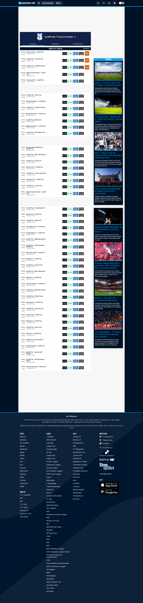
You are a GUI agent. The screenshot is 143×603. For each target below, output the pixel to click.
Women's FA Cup (52, 521)
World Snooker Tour (53, 582)
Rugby (22, 452)
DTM (48, 560)
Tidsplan (33, 44)
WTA (48, 546)
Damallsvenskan (52, 505)
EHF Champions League (55, 549)
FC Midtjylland (78, 449)
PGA (48, 539)
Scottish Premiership (54, 496)
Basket (22, 446)
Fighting (23, 474)
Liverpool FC (77, 455)
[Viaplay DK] (64, 53)
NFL (47, 524)
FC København (78, 443)
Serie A (49, 493)
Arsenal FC (77, 437)
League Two (50, 458)
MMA (48, 573)
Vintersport (24, 483)
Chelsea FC (77, 458)
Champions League (53, 465)
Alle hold (76, 499)
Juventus (76, 486)
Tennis (22, 458)
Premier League (52, 462)
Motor (22, 477)
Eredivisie (50, 490)
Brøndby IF (77, 440)
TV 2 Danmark (25, 495)
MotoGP (49, 530)
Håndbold (23, 449)
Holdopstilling (78, 44)
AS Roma (76, 477)
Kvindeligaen (51, 576)
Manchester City (79, 452)
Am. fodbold (24, 443)
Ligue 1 (49, 477)
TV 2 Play (23, 504)
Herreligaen (50, 569)
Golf (21, 462)
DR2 (21, 501)
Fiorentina (76, 474)
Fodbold (23, 437)
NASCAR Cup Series (53, 527)
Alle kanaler (24, 517)
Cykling (22, 480)
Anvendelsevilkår (105, 474)
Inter (74, 480)
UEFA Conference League (55, 566)
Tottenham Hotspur (80, 465)
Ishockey (23, 440)
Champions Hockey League (56, 514)
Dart (21, 465)
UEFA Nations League (54, 471)
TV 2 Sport (24, 507)
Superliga (49, 443)
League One (50, 455)
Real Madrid (77, 493)
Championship (51, 449)
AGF (74, 446)
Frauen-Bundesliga (53, 486)
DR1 (21, 498)
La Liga (49, 499)
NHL (48, 511)
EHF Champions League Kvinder (58, 552)
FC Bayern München (80, 471)
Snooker (23, 468)
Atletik (22, 455)
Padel (22, 486)
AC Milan (76, 483)
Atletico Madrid (78, 490)
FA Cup (49, 452)
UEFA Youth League (53, 474)
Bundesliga (50, 480)
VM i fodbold (51, 508)
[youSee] (70, 53)
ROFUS (33, 426)
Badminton (24, 471)
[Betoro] (81, 53)
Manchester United (80, 462)
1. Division (50, 437)
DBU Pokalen (51, 440)
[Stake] (75, 53)
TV (39, 3)
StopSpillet (41, 426)
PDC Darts (50, 588)
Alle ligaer (50, 591)
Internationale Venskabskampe (57, 563)
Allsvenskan (50, 502)
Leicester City (78, 468)
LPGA (48, 536)
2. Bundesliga (51, 483)
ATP (47, 542)
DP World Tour (51, 533)
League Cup (50, 446)
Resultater (55, 44)
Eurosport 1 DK (25, 514)
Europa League (51, 468)
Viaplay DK (24, 510)
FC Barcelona (78, 496)
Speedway (50, 579)
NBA (48, 518)
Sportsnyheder (47, 3)
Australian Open (52, 585)
